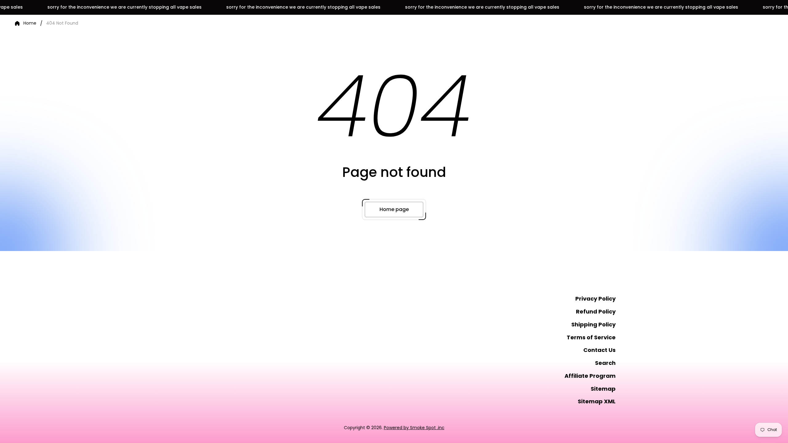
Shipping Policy (593, 324)
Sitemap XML (597, 401)
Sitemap (603, 389)
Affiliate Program (590, 376)
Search (605, 363)
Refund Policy (596, 311)
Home (29, 23)
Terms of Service (591, 337)
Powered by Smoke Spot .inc (414, 428)
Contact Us (599, 350)
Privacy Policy (595, 298)
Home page (394, 209)
